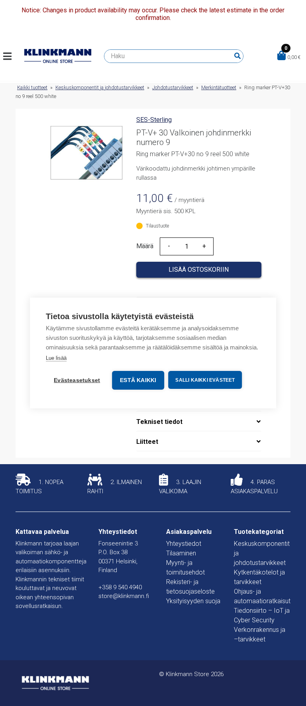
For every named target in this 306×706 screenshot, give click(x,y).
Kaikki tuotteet (32, 87)
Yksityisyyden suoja (193, 601)
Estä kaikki (138, 380)
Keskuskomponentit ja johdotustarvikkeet (99, 87)
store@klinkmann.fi (123, 596)
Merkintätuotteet (218, 87)
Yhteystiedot (183, 543)
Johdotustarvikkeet (172, 87)
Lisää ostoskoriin (199, 269)
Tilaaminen (181, 553)
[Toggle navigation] (10, 56)
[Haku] (237, 56)
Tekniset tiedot (159, 422)
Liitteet (147, 441)
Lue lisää (56, 358)
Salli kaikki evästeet (205, 380)
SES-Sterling (154, 120)
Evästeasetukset (77, 380)
